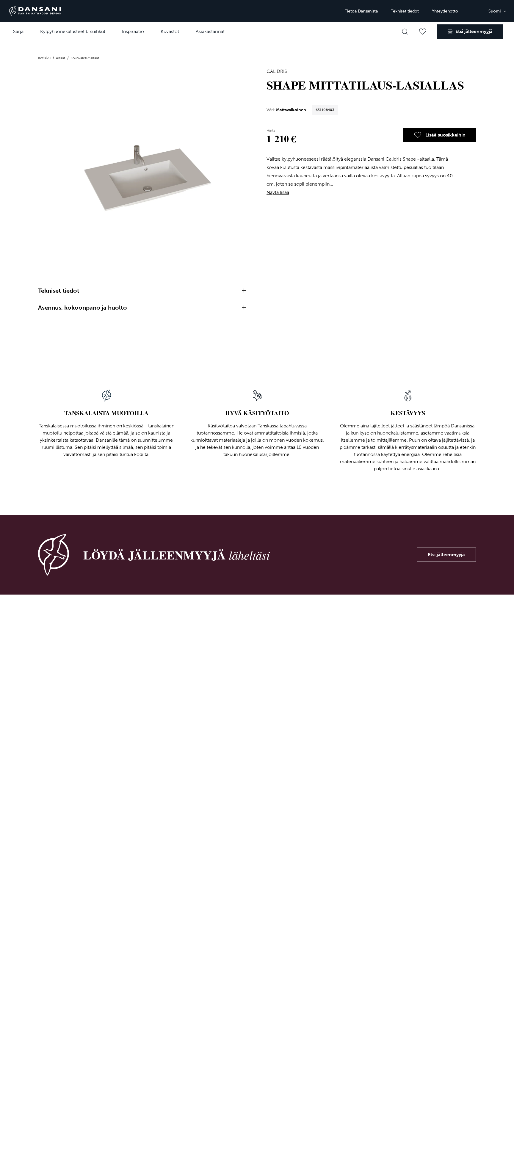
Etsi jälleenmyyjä (446, 554)
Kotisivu (44, 58)
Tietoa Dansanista (361, 11)
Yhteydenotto (445, 11)
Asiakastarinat (210, 31)
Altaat (61, 58)
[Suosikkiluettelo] (422, 31)
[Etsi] (404, 31)
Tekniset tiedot (405, 11)
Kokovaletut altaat (84, 58)
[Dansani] (35, 11)
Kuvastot (170, 31)
